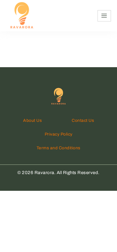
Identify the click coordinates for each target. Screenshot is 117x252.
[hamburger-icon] (104, 15)
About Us (32, 120)
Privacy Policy (59, 134)
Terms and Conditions (58, 148)
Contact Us (83, 120)
